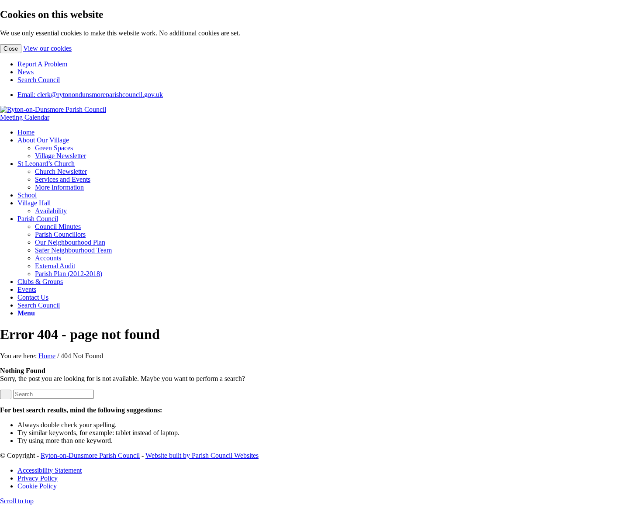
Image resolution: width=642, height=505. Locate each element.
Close (10, 48)
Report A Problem (42, 64)
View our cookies (47, 48)
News (25, 72)
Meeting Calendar (24, 117)
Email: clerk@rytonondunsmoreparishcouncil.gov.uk (90, 94)
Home (46, 356)
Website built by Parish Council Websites (202, 455)
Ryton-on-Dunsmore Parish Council (90, 455)
